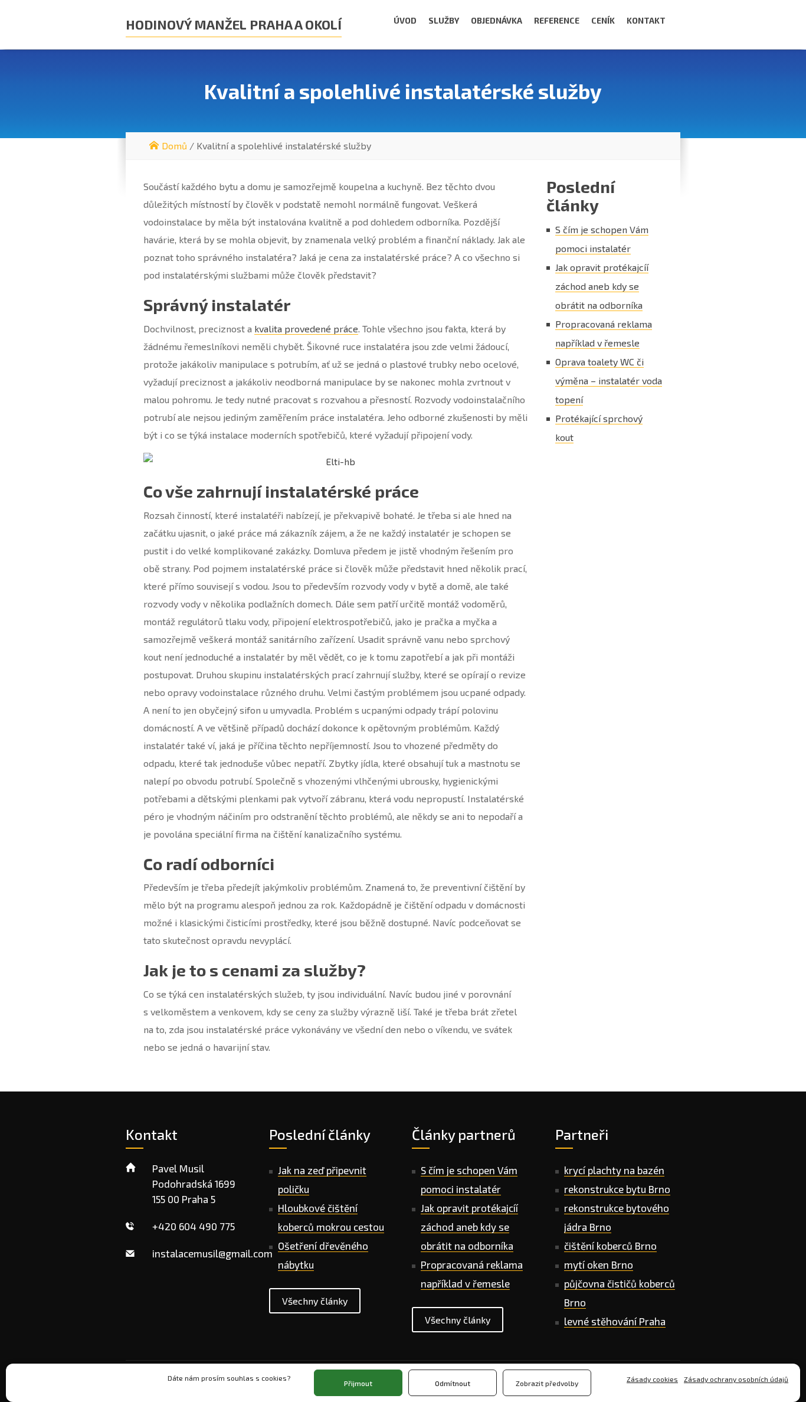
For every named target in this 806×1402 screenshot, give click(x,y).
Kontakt (646, 20)
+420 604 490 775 (193, 1226)
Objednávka (496, 20)
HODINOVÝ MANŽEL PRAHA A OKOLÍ (234, 24)
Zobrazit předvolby (547, 1383)
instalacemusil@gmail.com (212, 1253)
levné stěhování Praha (615, 1321)
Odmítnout (452, 1383)
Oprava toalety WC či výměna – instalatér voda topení (608, 380)
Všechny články (315, 1300)
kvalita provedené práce (306, 328)
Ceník (603, 20)
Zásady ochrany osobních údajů (736, 1379)
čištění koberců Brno (610, 1245)
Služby (443, 20)
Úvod (405, 20)
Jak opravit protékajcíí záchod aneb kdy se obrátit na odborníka (601, 286)
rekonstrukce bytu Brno (617, 1189)
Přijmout (358, 1383)
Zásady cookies (652, 1379)
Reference (556, 20)
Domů (174, 145)
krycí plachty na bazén (614, 1170)
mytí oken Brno (598, 1264)
